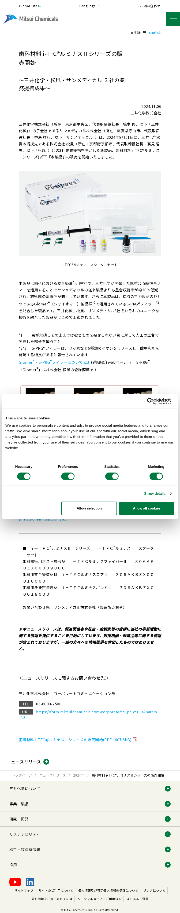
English (155, 32)
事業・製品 (19, 804)
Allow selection (89, 508)
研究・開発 (19, 819)
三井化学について (24, 788)
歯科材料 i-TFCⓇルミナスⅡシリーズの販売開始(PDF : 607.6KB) (75, 739)
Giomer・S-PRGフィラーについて (51, 362)
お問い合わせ (150, 6)
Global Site (28, 6)
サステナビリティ (24, 834)
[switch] (68, 476)
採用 (13, 864)
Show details (154, 493)
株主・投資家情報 (24, 849)
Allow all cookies (147, 508)
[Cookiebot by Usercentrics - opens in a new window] (154, 401)
